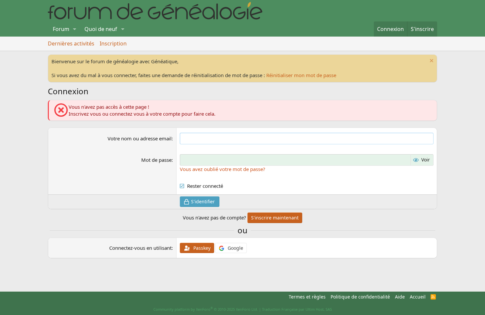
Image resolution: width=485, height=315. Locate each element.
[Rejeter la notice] (431, 61)
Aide (400, 297)
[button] (75, 29)
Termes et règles (307, 297)
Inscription (113, 43)
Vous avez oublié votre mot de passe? (222, 169)
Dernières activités (71, 43)
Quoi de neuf (100, 29)
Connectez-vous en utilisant (140, 247)
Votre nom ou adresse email (140, 138)
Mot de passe (156, 160)
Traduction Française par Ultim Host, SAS (297, 309)
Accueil (418, 297)
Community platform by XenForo (205, 309)
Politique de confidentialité (360, 297)
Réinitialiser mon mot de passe (301, 75)
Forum (61, 29)
